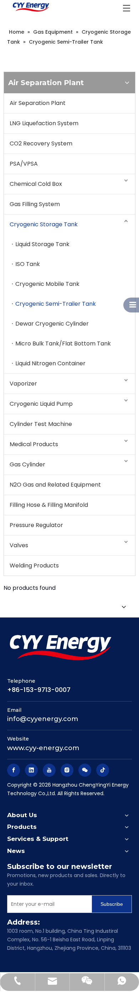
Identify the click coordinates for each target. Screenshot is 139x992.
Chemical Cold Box (36, 184)
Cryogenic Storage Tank (44, 224)
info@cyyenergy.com (42, 719)
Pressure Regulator (36, 525)
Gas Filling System (35, 204)
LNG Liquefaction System (44, 123)
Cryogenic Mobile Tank (47, 284)
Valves (19, 545)
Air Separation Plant (38, 103)
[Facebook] (13, 770)
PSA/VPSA (24, 164)
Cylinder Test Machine (41, 424)
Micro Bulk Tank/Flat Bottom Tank (63, 343)
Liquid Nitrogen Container (50, 363)
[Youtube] (49, 770)
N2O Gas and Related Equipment (55, 485)
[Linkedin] (31, 770)
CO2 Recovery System (41, 143)
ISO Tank (27, 264)
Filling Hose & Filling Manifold (49, 505)
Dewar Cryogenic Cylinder (52, 324)
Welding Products (34, 565)
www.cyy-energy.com (43, 748)
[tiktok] (102, 770)
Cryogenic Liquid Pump (41, 404)
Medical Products (34, 444)
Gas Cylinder (27, 464)
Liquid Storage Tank (42, 244)
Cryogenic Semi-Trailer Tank (55, 304)
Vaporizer (23, 383)
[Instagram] (67, 770)
